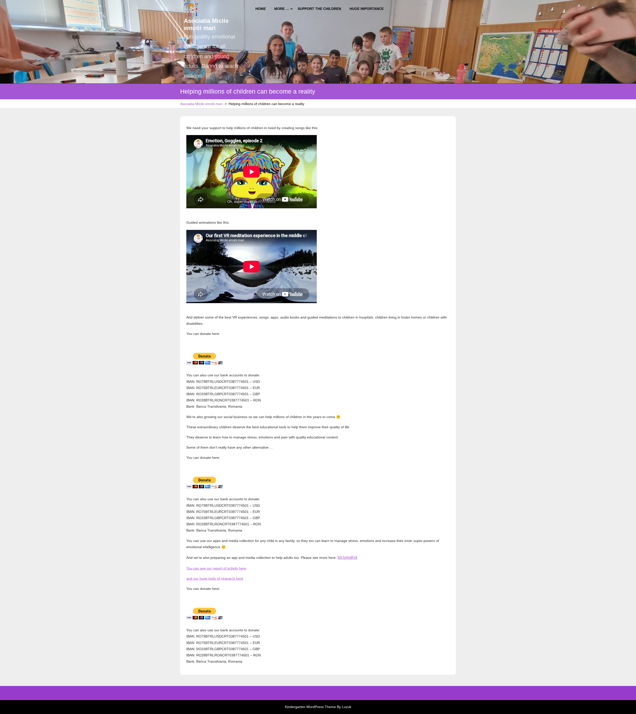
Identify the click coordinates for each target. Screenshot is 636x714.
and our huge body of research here (214, 578)
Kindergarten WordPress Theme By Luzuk (318, 707)
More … (281, 9)
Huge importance (367, 9)
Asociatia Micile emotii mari (206, 24)
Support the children (319, 9)
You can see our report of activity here (216, 568)
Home (260, 9)
